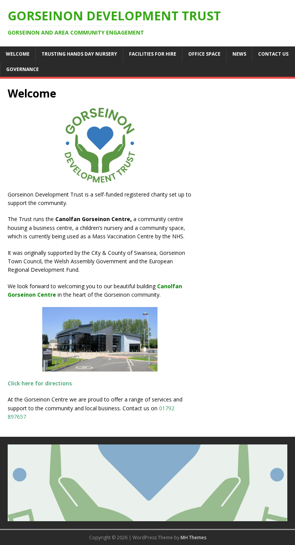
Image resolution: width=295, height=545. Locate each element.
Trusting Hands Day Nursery (79, 54)
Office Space (204, 54)
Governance (22, 69)
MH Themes (193, 537)
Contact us (273, 54)
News (239, 54)
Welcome (18, 54)
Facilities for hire (152, 54)
